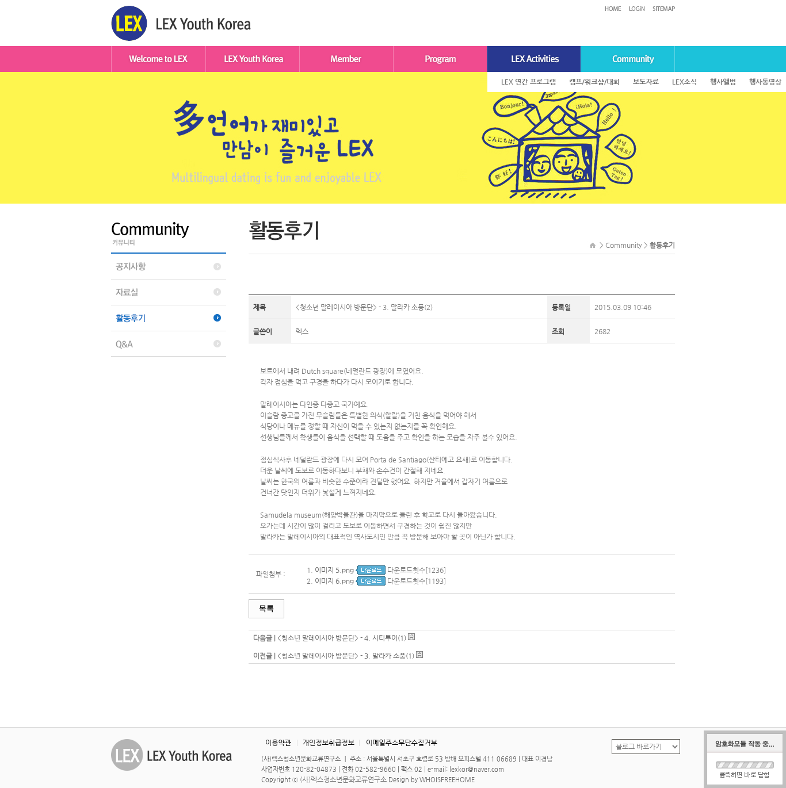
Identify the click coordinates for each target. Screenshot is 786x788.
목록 (266, 608)
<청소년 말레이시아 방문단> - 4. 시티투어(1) (341, 638)
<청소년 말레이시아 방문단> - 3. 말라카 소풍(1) (345, 656)
